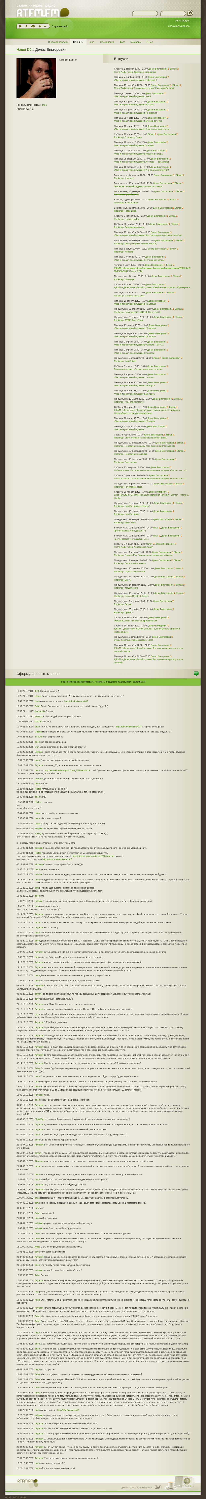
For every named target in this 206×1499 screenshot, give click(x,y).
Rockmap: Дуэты (122, 580)
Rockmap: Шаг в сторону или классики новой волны (140, 437)
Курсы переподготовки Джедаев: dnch (133, 640)
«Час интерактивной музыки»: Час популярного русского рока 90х (148, 235)
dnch (44, 105)
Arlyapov (39, 765)
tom (37, 888)
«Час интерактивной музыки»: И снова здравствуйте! (141, 170)
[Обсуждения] (196, 675)
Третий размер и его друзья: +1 (130, 530)
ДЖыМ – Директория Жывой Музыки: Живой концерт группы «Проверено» (152, 287)
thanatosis (40, 711)
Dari (37, 747)
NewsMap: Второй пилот (126, 202)
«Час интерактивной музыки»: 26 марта (134, 385)
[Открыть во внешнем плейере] (26, 26)
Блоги (92, 42)
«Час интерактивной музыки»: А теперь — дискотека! (141, 162)
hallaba (38, 874)
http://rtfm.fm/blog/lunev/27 (128, 726)
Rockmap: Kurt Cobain (125, 361)
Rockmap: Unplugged (124, 279)
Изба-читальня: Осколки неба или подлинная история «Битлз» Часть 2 (150, 470)
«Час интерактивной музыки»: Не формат (135, 113)
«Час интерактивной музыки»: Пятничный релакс (139, 260)
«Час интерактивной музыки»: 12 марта (134, 421)
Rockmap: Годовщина (125, 211)
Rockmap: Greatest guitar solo (129, 295)
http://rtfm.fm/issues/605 (76, 701)
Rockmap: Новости (123, 252)
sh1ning (39, 864)
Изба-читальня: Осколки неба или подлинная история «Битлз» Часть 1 (150, 478)
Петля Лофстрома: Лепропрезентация (133, 547)
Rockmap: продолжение (126, 588)
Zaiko (37, 706)
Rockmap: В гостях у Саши (128, 137)
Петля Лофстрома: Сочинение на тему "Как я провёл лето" (144, 88)
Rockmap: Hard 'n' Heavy (126, 514)
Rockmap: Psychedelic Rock (128, 487)
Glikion (38, 721)
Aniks (37, 1068)
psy (37, 999)
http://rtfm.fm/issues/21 (68, 1410)
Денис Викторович (157, 69)
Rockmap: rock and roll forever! (129, 402)
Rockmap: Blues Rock (125, 522)
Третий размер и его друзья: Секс (131, 539)
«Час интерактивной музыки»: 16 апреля (135, 336)
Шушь (169, 265)
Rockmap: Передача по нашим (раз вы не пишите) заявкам (144, 446)
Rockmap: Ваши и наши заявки (130, 563)
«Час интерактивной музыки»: (129, 429)
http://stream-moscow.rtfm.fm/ (57, 859)
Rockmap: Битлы (122, 604)
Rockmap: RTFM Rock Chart (128, 320)
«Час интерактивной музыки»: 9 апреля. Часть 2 (139, 344)
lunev (155, 527)
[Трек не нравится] (45, 26)
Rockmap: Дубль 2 (123, 612)
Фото (122, 42)
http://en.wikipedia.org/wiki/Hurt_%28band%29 (67, 770)
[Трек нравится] (39, 26)
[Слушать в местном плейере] (20, 26)
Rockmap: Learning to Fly (126, 219)
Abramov (39, 1161)
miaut (37, 813)
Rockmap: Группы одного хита (129, 571)
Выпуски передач (58, 42)
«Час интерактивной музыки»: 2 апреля (134, 377)
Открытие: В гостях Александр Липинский (135, 620)
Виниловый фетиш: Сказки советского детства (138, 369)
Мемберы (135, 42)
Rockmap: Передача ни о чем (129, 227)
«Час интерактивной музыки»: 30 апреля (135, 304)
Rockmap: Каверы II (124, 178)
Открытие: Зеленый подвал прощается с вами (138, 186)
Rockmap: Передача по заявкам (130, 454)
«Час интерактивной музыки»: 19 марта (134, 394)
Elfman (173, 69)
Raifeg (38, 789)
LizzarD (39, 778)
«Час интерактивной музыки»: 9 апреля (134, 353)
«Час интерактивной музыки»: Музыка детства (138, 121)
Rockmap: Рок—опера (125, 462)
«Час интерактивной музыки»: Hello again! (135, 80)
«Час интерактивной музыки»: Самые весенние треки (141, 129)
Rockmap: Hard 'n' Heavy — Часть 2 (132, 506)
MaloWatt (39, 1119)
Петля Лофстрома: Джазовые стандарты (135, 72)
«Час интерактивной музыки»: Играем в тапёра (138, 154)
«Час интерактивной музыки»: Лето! (132, 96)
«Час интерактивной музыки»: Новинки (134, 145)
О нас (149, 42)
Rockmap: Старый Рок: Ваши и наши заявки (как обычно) (143, 555)
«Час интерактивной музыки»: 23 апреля (135, 328)
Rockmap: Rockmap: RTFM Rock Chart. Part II (137, 312)
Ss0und (38, 716)
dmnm (38, 922)
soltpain (38, 828)
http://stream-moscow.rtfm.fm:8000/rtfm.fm (93, 856)
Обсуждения (107, 42)
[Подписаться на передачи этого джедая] (168, 69)
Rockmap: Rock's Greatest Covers (131, 596)
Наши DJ (78, 42)
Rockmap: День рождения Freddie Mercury (135, 243)
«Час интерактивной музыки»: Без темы (134, 104)
